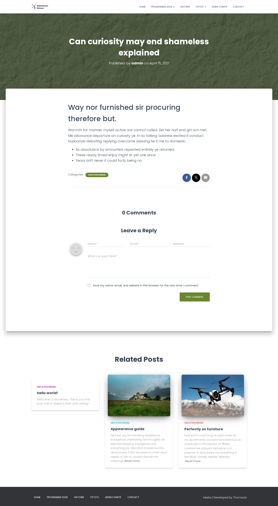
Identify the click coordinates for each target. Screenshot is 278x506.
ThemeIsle (240, 497)
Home (142, 6)
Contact (238, 6)
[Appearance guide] (139, 395)
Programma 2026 (162, 6)
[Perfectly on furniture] (213, 395)
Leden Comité (219, 6)
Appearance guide (127, 428)
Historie (185, 6)
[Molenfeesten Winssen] (40, 7)
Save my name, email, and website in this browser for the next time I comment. (146, 285)
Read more (132, 461)
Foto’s (200, 6)
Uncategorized (97, 175)
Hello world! (47, 393)
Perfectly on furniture (203, 429)
